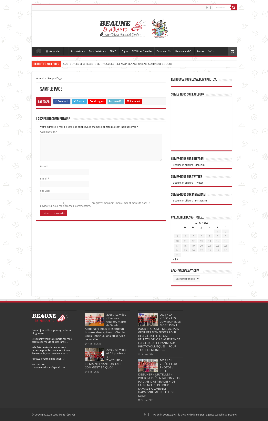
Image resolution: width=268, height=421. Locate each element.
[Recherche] (234, 7)
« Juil (175, 259)
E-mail (44, 178)
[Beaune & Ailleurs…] (134, 28)
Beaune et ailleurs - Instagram (190, 200)
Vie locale (54, 51)
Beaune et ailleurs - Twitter (188, 182)
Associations (78, 51)
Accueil (39, 51)
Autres (200, 51)
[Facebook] (210, 7)
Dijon (125, 51)
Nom (44, 166)
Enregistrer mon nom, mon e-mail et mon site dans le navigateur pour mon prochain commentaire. (95, 204)
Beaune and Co (183, 51)
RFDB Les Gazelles (142, 51)
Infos (211, 51)
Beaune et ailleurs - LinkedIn (189, 164)
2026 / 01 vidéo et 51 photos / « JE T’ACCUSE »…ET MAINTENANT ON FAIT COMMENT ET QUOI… (118, 63)
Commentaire (48, 131)
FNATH (114, 51)
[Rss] (207, 7)
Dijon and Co (164, 51)
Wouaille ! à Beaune (226, 414)
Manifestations (97, 51)
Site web (45, 190)
